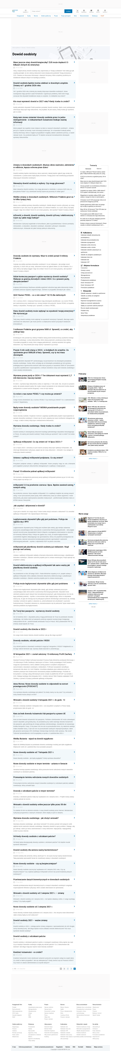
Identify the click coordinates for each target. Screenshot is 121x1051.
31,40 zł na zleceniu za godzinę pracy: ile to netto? (93, 177)
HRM (29, 1017)
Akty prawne (48, 1024)
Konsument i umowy (49, 1011)
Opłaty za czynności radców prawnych (92, 305)
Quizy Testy (84, 313)
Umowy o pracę (85, 270)
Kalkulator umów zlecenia (88, 245)
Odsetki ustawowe (81, 1034)
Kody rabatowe (96, 1030)
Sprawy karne (48, 1009)
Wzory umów (96, 1032)
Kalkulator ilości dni (86, 257)
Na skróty (95, 1024)
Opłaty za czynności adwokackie (90, 303)
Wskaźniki (87, 291)
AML (78, 1017)
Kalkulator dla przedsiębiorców (90, 240)
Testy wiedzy (31, 1040)
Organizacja (15, 1026)
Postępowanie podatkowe (88, 280)
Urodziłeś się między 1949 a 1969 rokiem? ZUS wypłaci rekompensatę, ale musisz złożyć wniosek (92, 191)
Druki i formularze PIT (87, 282)
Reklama (88, 1047)
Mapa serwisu (98, 1047)
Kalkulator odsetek (65, 1032)
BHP (29, 1015)
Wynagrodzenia (85, 275)
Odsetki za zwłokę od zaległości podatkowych (90, 297)
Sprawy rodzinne (48, 1007)
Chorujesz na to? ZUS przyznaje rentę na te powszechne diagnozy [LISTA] (93, 200)
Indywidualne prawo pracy (35, 1007)
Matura (30, 1036)
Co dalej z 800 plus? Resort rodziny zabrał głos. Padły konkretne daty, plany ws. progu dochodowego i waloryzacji (93, 172)
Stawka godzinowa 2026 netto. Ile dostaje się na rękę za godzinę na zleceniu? (92, 205)
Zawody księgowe (17, 1015)
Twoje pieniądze (66, 16)
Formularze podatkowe (87, 287)
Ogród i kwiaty (96, 1015)
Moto (75, 16)
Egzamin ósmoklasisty (34, 1038)
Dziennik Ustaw (48, 1026)
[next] (75, 969)
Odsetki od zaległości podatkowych (91, 254)
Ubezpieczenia (32, 1011)
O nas (14, 1047)
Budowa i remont (97, 1013)
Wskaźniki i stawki (82, 1024)
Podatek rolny (85, 310)
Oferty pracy (96, 1038)
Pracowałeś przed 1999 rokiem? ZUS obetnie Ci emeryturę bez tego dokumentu (92, 214)
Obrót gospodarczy (17, 1011)
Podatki (14, 1007)
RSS (74, 1047)
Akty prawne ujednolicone (51, 1034)
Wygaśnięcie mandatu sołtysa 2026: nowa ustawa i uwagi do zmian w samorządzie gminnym (92, 196)
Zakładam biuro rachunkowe (84, 1007)
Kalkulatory (87, 232)
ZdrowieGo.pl (96, 1026)
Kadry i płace (15, 1034)
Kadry (29, 16)
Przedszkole (31, 1026)
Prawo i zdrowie (48, 1019)
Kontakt (80, 1047)
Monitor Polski (48, 1028)
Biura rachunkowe (82, 1004)
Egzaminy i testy (32, 1032)
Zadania (14, 1030)
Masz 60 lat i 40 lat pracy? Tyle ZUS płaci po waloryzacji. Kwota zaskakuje (93, 210)
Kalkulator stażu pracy (66, 1034)
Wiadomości (96, 1007)
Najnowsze (88, 168)
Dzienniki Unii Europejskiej (51, 1032)
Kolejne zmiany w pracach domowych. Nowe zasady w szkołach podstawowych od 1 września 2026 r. (93, 224)
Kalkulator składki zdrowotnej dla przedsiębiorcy (90, 236)
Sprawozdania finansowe (83, 1015)
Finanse (95, 1011)
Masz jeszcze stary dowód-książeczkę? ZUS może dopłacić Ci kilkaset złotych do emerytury (93, 182)
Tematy (23, 47)
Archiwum (95, 1028)
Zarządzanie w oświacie (34, 1034)
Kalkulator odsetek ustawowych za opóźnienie (91, 251)
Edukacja (95, 16)
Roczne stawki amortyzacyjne (89, 308)
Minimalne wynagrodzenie (83, 1028)
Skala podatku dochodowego (84, 1036)
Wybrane (99, 168)
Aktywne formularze (91, 265)
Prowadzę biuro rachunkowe (84, 1009)
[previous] (61, 969)
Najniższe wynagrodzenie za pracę (91, 300)
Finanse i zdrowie (65, 1017)
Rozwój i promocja (17, 1032)
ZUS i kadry (15, 1013)
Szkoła (30, 1028)
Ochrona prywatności (25, 1047)
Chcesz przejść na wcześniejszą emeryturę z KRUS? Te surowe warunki (93, 186)
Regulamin (59, 1047)
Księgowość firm (17, 1004)
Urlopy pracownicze (86, 272)
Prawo (56, 16)
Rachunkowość (85, 277)
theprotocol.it (96, 1036)
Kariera (68, 1047)
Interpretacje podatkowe (88, 315)
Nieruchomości (84, 16)
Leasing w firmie (64, 1015)
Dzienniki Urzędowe (49, 1030)
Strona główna (16, 47)
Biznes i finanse (64, 1007)
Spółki (62, 1009)
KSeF (102, 16)
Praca (45, 1015)
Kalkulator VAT (85, 262)
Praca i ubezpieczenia (66, 1011)
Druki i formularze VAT (87, 285)
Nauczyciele (31, 1030)
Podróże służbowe (81, 1032)
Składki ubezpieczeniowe (83, 1030)
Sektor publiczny (46, 16)
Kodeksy (46, 1036)
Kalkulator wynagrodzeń (88, 242)
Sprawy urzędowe (49, 1013)
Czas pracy (84, 268)
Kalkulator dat (85, 259)
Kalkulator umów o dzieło (88, 247)
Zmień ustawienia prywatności (44, 1047)
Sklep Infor (47, 1017)
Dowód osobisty (31, 47)
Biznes (36, 16)
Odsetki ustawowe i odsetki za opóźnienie (93, 293)
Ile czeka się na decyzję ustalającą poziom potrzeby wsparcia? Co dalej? (92, 219)
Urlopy (30, 1013)
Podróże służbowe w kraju (83, 1026)
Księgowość (20, 16)
